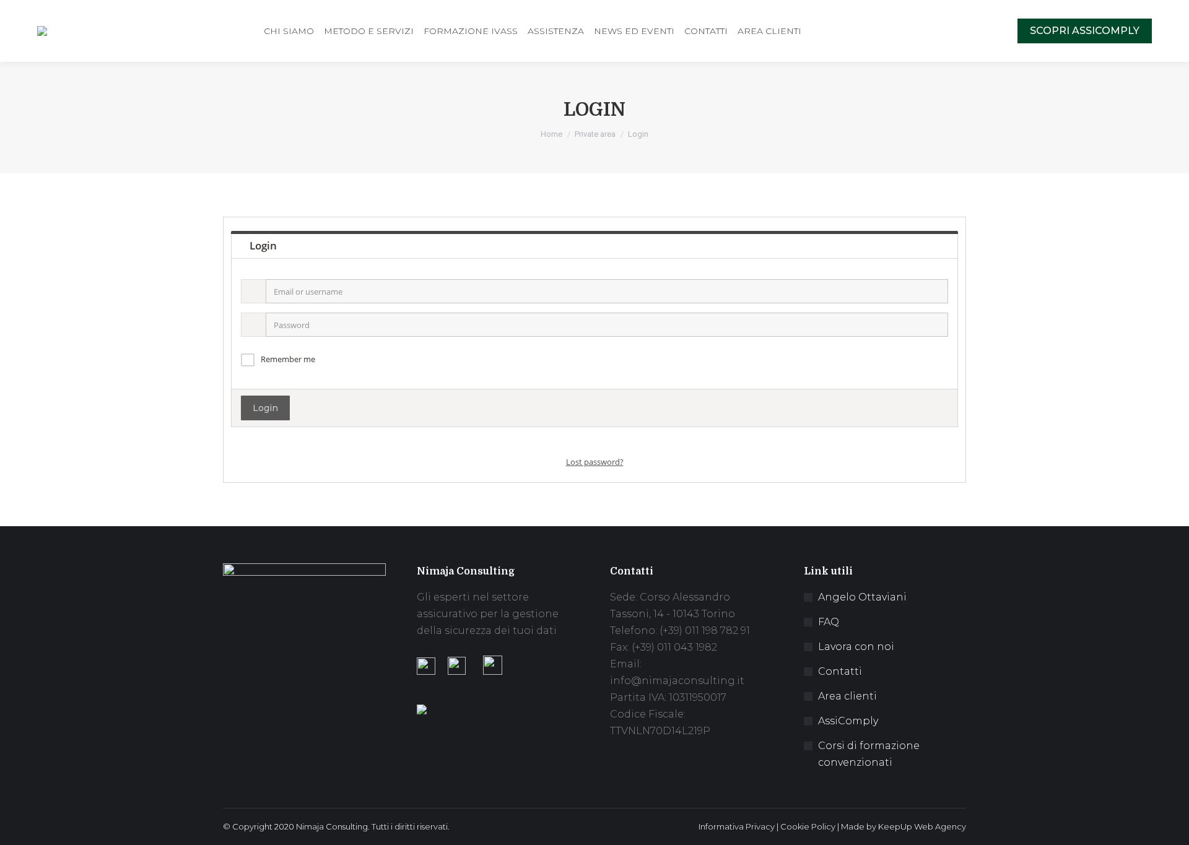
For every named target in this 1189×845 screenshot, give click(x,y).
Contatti (840, 671)
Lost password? (595, 461)
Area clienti (847, 696)
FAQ (828, 622)
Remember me (288, 359)
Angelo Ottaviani (862, 597)
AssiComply (848, 721)
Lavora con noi (856, 646)
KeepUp (895, 826)
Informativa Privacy (737, 826)
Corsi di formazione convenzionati (869, 754)
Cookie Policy (807, 826)
